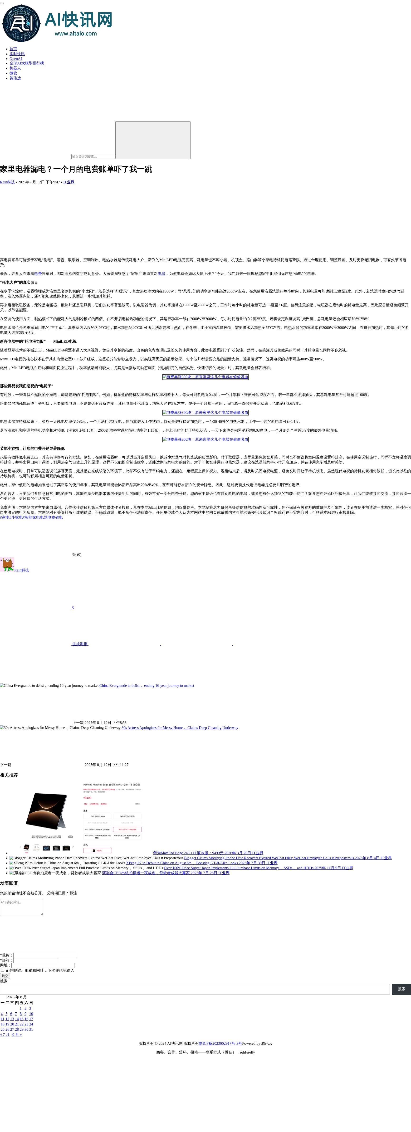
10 (31, 1014)
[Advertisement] (205, 220)
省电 (59, 517)
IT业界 (68, 182)
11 (2, 1019)
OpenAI (16, 59)
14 (17, 1019)
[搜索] (153, 140)
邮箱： (6, 960)
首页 (13, 49)
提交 (5, 976)
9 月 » (17, 1035)
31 (31, 1029)
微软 (13, 73)
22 (22, 1024)
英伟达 (15, 78)
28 (17, 1029)
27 (12, 1029)
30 (26, 1029)
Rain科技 (7, 182)
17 (31, 1019)
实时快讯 (17, 54)
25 (3, 1029)
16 (26, 1019)
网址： (5, 965)
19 (7, 1024)
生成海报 (79, 644)
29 (22, 1029)
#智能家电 (31, 517)
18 (3, 1024)
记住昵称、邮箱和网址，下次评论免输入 (39, 970)
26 (7, 1029)
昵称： (6, 955)
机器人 (15, 68)
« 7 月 (5, 1035)
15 (22, 1019)
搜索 (4, 981)
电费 (38, 274)
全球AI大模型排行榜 (27, 63)
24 (31, 1024)
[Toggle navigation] (2, 3)
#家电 (5, 517)
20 (12, 1024)
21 (17, 1024)
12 (7, 1019)
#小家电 (16, 517)
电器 (161, 274)
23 (26, 1024)
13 (12, 1019)
